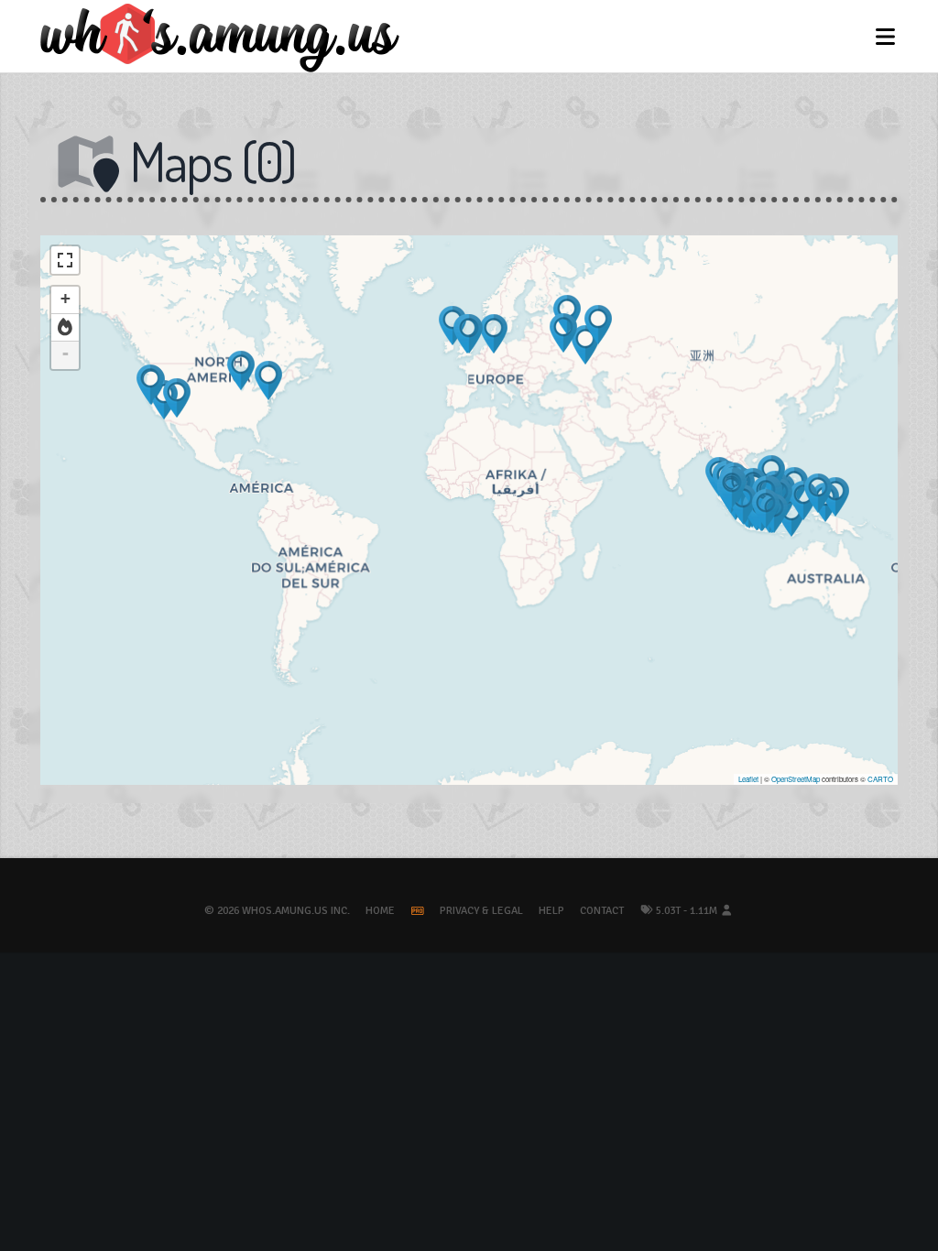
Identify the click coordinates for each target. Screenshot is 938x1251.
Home (380, 911)
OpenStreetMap (795, 779)
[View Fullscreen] (65, 260)
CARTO (880, 779)
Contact (602, 911)
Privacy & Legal (481, 911)
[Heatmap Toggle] (65, 328)
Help (551, 911)
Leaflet (748, 779)
